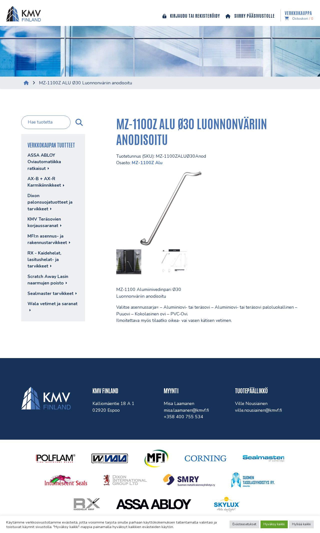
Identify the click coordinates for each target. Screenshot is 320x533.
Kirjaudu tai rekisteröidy (194, 15)
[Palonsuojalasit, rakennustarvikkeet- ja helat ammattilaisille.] (22, 13)
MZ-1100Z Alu (147, 163)
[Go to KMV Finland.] (26, 83)
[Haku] (78, 122)
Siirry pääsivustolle (254, 15)
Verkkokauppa (299, 15)
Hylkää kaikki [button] (301, 524)
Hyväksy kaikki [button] (274, 524)
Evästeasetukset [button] (244, 524)
